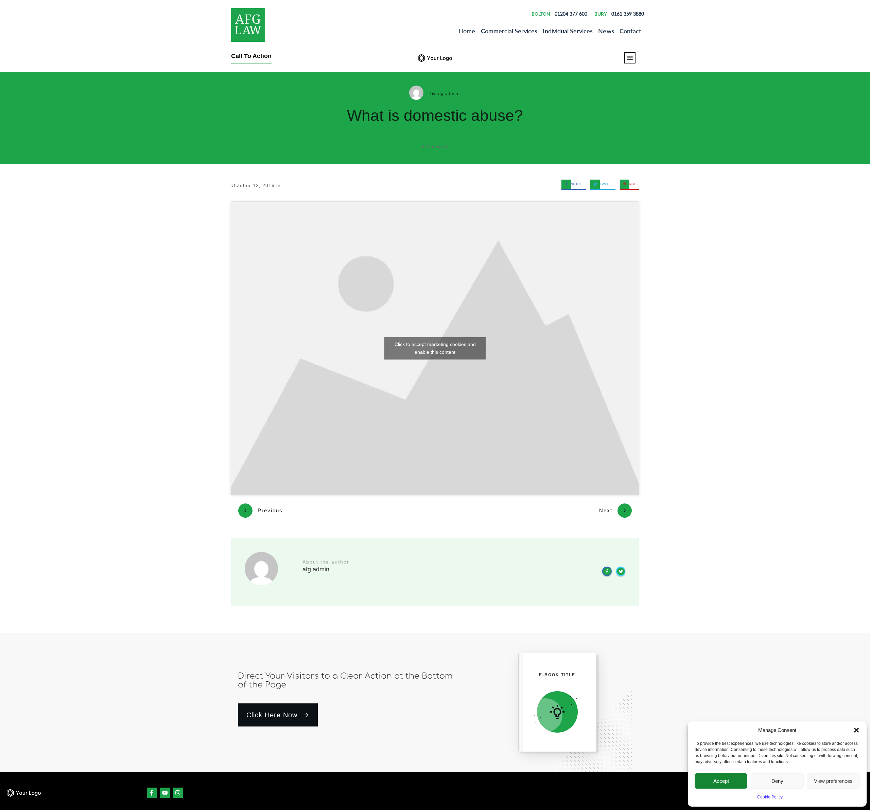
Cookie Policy (770, 797)
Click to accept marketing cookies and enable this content (435, 348)
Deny (777, 781)
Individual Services (568, 31)
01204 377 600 (571, 14)
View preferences (833, 781)
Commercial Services (509, 31)
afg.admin (447, 93)
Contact (630, 31)
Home (466, 31)
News (606, 31)
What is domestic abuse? (435, 115)
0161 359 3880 (627, 14)
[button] (856, 730)
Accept (721, 781)
